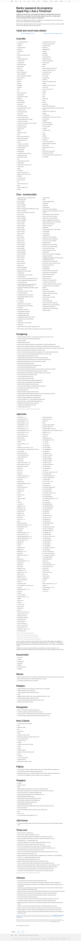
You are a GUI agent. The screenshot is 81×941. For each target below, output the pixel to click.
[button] (66, 1)
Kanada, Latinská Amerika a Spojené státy (52, 33)
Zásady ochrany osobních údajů (35, 938)
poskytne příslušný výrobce (55, 921)
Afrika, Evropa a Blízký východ (27, 33)
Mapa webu (57, 938)
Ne (22, 931)
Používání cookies (63, 938)
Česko (69, 938)
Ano (18, 931)
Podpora (15, 935)
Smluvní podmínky (44, 938)
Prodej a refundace (51, 938)
